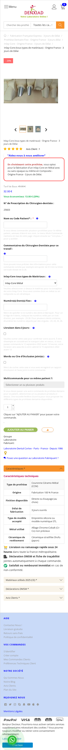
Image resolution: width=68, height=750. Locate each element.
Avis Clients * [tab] (13, 597)
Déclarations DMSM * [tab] (17, 589)
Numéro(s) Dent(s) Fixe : (18, 300)
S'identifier (9, 651)
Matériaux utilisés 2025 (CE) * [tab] (21, 580)
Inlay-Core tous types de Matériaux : (25, 276)
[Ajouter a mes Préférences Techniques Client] (47, 430)
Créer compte (11, 655)
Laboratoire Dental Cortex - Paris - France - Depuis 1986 (33, 448)
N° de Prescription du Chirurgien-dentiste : (29, 203)
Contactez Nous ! (13, 625)
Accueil (5, 36)
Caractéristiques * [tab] (15, 468)
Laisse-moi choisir (11, 738)
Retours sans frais (13, 633)
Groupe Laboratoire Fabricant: (10, 440)
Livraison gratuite (13, 629)
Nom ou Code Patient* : (18, 218)
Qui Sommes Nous (14, 677)
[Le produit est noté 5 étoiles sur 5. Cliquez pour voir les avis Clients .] (13, 149)
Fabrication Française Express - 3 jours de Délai (35, 35)
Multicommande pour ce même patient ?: (28, 378)
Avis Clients (10, 685)
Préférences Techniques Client (20, 663)
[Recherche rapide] (60, 25)
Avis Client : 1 (33, 149)
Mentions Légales (13, 711)
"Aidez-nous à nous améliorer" (26, 155)
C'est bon (18, 745)
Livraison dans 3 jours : (17, 327)
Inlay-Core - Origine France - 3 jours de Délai (27, 43)
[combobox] (34, 385)
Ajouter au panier (20, 429)
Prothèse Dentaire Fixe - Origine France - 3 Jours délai (32, 39)
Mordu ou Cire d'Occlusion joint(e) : (24, 356)
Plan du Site (10, 689)
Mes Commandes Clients (17, 659)
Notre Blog (9, 681)
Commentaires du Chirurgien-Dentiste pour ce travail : (31, 247)
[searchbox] (35, 385)
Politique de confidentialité (18, 637)
